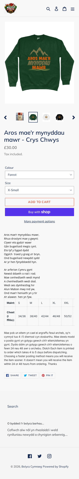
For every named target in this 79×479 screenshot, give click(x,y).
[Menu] (73, 8)
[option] (19, 116)
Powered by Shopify (56, 466)
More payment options (39, 221)
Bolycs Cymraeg (31, 466)
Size (8, 183)
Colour (9, 167)
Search (12, 406)
